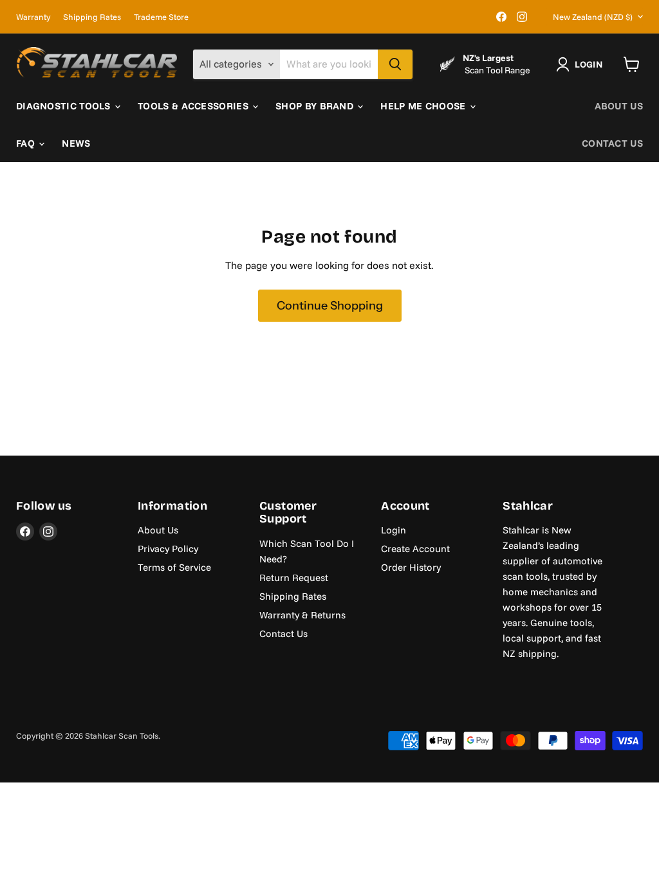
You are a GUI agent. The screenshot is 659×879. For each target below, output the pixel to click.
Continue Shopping (330, 306)
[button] (582, 64)
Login (393, 530)
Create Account (415, 548)
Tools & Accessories (194, 106)
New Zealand (593, 17)
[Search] (395, 64)
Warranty (33, 17)
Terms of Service (174, 567)
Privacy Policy (168, 548)
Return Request (293, 577)
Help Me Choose (424, 106)
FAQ (26, 143)
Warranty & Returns (302, 615)
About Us (619, 106)
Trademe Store (161, 17)
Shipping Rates (92, 17)
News (76, 143)
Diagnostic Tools (64, 106)
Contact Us (612, 143)
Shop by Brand (315, 106)
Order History (411, 567)
